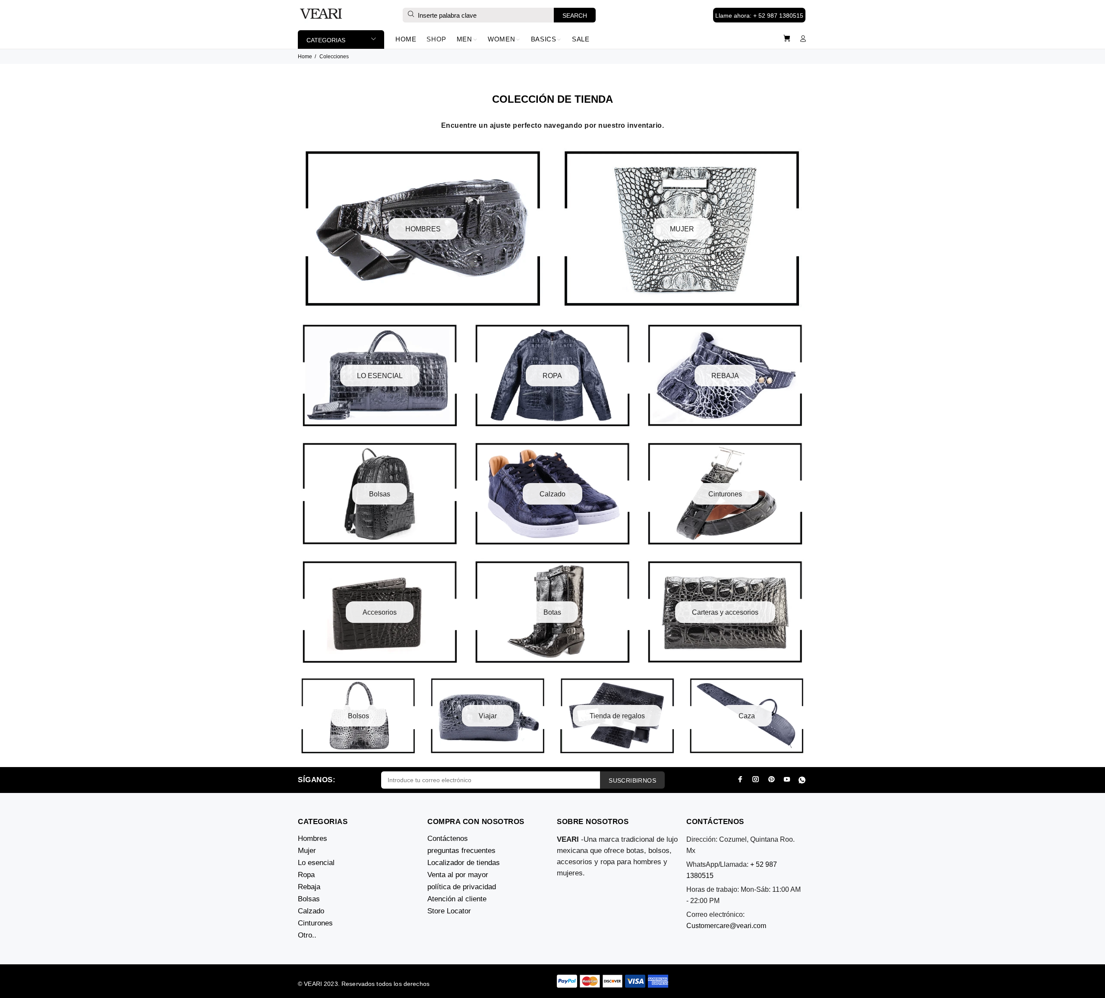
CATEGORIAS (325, 40)
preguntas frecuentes (461, 850)
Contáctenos (447, 838)
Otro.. (307, 935)
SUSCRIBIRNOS (632, 780)
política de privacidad (461, 887)
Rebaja (309, 887)
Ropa (306, 875)
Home (305, 57)
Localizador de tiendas (463, 863)
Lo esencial (316, 863)
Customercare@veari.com (726, 925)
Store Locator (449, 911)
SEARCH (574, 15)
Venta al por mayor (457, 875)
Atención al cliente (456, 899)
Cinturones (315, 923)
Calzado (311, 911)
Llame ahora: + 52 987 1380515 (759, 15)
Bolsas (309, 899)
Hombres (312, 838)
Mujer (307, 850)
